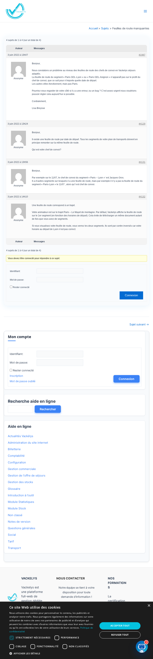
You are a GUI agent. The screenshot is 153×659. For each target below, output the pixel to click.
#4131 (142, 162)
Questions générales (21, 528)
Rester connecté (21, 287)
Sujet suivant (139, 324)
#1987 (142, 55)
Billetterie (14, 449)
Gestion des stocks (20, 482)
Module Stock (17, 508)
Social (12, 534)
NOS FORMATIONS (117, 582)
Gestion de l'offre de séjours (26, 475)
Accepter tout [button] (119, 625)
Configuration (17, 462)
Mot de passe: (17, 280)
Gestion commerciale (22, 469)
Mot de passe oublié (22, 381)
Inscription (16, 376)
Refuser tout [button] (120, 634)
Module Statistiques (21, 502)
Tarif (11, 541)
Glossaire (14, 489)
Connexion (131, 295)
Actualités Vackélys (20, 436)
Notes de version (19, 521)
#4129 (142, 124)
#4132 (142, 196)
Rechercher (48, 409)
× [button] (148, 605)
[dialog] (76, 630)
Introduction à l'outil (21, 495)
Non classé (15, 515)
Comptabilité (16, 455)
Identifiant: (15, 271)
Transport (14, 548)
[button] (52, 653)
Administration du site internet (28, 442)
